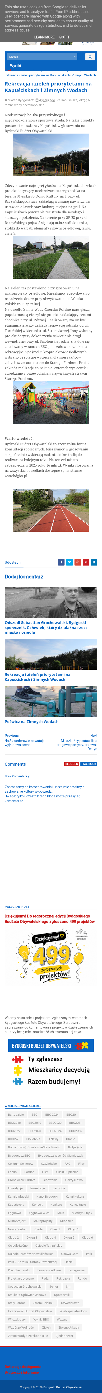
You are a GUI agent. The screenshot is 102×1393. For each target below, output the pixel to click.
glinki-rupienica (67, 1172)
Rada (45, 1278)
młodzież (66, 1221)
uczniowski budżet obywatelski (30, 1311)
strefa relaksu (43, 1303)
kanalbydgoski (18, 1196)
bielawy (53, 1139)
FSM (45, 1172)
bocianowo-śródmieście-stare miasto (34, 1147)
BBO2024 (55, 1131)
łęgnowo (14, 1213)
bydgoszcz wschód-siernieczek (60, 1155)
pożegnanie (76, 1270)
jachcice (59, 1188)
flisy (81, 1163)
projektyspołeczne (21, 1278)
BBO (34, 1114)
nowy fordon (17, 1229)
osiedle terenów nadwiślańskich (30, 1254)
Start (8, 70)
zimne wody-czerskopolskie (71, 70)
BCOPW (13, 1139)
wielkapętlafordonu (73, 1311)
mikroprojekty (42, 1221)
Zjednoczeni (64, 1336)
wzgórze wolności (21, 1327)
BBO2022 (14, 1131)
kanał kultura (75, 1196)
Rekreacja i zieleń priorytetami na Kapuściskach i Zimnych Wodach (37, 677)
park (89, 1254)
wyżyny (62, 1319)
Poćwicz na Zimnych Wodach (32, 721)
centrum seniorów (20, 1163)
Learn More (44, 37)
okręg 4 (50, 1237)
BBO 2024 (52, 1114)
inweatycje (15, 1188)
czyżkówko (49, 1163)
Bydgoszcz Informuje (22, 1372)
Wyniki (15, 65)
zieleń (46, 1327)
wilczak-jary (17, 1319)
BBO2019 (34, 1122)
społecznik (62, 1295)
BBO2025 (75, 1131)
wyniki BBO (41, 1319)
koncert (37, 1204)
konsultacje (78, 1204)
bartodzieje (16, 1114)
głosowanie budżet (21, 1180)
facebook (89, 764)
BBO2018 (14, 1122)
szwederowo (70, 1303)
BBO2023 (34, 1131)
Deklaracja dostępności (23, 1367)
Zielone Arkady (68, 1327)
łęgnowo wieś (39, 1213)
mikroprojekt (17, 1221)
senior (53, 1286)
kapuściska (23, 70)
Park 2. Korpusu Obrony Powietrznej (32, 1262)
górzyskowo (74, 1180)
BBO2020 (55, 1122)
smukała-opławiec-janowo (27, 1295)
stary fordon (17, 1303)
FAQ (67, 1163)
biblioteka (33, 1139)
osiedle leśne (18, 1245)
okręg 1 (73, 1229)
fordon (29, 1172)
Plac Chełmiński (19, 1270)
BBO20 (71, 1114)
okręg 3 (32, 1237)
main (60, 1213)
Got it (64, 37)
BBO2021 (75, 1122)
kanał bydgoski (47, 1196)
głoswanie (50, 1180)
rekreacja (63, 1278)
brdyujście (75, 1147)
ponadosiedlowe (49, 1270)
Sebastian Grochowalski (25, 1286)
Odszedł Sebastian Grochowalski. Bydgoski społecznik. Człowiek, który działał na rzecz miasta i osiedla (46, 627)
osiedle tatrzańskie (48, 1245)
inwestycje (37, 1188)
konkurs (56, 1204)
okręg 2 (13, 1237)
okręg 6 (41, 70)
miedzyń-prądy (82, 1213)
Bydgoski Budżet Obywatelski (62, 1387)
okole (38, 1229)
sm (68, 1286)
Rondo (82, 1278)
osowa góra (69, 1254)
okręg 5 (69, 1237)
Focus (12, 1172)
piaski (69, 1262)
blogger (71, 764)
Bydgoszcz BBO (19, 1155)
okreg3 (55, 1229)
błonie (70, 1139)
